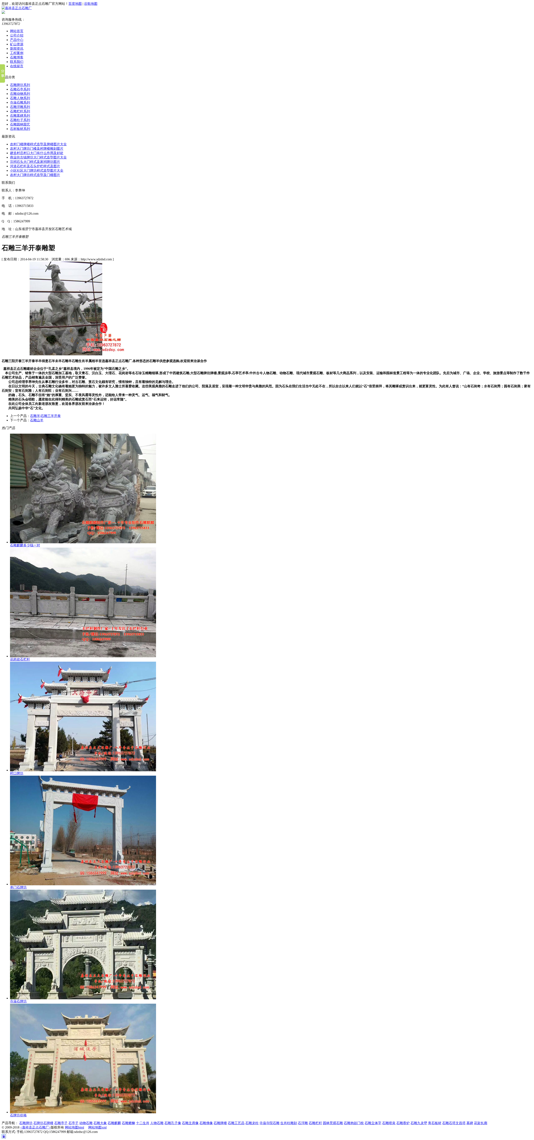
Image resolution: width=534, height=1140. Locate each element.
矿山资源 (16, 44)
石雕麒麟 (114, 1123)
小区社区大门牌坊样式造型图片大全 (36, 170)
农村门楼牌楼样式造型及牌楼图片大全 (38, 144)
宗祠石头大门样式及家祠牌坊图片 (35, 161)
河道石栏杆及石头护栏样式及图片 (35, 166)
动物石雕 (86, 1123)
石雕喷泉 (388, 1123)
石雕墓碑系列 (20, 115)
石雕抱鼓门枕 (354, 1123)
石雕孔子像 (172, 1123)
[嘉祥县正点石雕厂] (17, 8)
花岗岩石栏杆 (20, 659)
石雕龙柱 (252, 1123)
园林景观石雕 (333, 1123)
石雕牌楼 (220, 1123)
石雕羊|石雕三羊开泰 (45, 416)
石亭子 (73, 1123)
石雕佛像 (206, 1123)
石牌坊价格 (18, 1115)
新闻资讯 (16, 48)
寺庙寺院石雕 (269, 1123)
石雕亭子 (61, 1123)
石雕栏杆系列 (20, 111)
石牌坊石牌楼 (43, 1123)
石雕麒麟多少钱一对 (25, 545)
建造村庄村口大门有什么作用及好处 (36, 153)
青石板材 (434, 1123)
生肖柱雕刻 (288, 1123)
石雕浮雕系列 (20, 107)
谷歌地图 (90, 3)
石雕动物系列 (20, 93)
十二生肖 (142, 1123)
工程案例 (16, 53)
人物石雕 (157, 1123)
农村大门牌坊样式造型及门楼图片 (35, 175)
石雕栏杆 (315, 1123)
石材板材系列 (20, 128)
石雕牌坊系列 (20, 85)
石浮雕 (303, 1123)
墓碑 (469, 1123)
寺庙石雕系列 (20, 102)
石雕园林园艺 (20, 124)
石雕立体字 (373, 1123)
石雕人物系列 (20, 98)
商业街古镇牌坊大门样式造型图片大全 (38, 157)
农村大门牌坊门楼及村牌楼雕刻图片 (36, 148)
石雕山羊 (36, 420)
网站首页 (16, 31)
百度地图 (75, 3)
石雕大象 (100, 1123)
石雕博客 (16, 57)
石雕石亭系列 (20, 89)
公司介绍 (16, 35)
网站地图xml (97, 1127)
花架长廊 (480, 1123)
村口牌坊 (16, 773)
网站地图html (74, 1127)
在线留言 (16, 66)
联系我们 (16, 61)
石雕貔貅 (128, 1123)
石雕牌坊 (26, 1123)
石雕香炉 (403, 1123)
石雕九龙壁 (419, 1123)
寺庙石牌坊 (18, 1001)
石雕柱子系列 (20, 120)
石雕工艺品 (236, 1123)
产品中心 (16, 40)
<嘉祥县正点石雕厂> (35, 1127)
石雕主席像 (190, 1123)
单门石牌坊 (18, 887)
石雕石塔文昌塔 (454, 1123)
